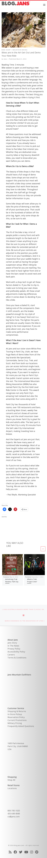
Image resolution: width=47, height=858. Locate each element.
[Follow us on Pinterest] (36, 852)
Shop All (11, 780)
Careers (11, 654)
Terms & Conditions (17, 657)
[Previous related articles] (37, 548)
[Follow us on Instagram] (31, 852)
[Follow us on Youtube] (26, 852)
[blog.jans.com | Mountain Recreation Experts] (16, 4)
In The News (13, 645)
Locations (12, 788)
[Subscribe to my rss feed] (10, 852)
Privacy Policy (14, 648)
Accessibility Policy (16, 651)
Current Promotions (17, 720)
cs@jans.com (14, 816)
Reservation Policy (16, 717)
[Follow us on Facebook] (15, 852)
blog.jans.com (19, 845)
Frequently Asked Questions (21, 726)
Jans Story (12, 642)
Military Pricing (15, 723)
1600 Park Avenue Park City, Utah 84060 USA (18, 746)
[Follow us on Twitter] (20, 852)
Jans (5, 59)
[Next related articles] (43, 548)
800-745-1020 (14, 810)
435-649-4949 (14, 813)
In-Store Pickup (15, 714)
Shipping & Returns (17, 711)
